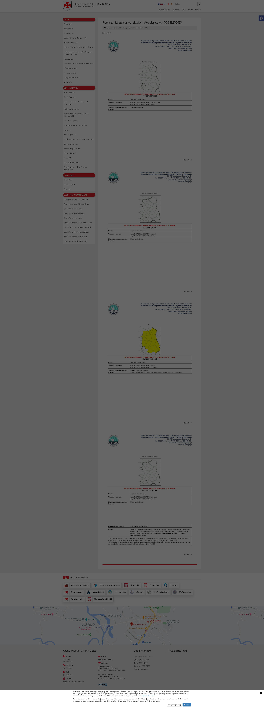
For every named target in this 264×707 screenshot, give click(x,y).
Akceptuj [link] (186, 705)
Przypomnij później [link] (174, 705)
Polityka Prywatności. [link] (149, 696)
